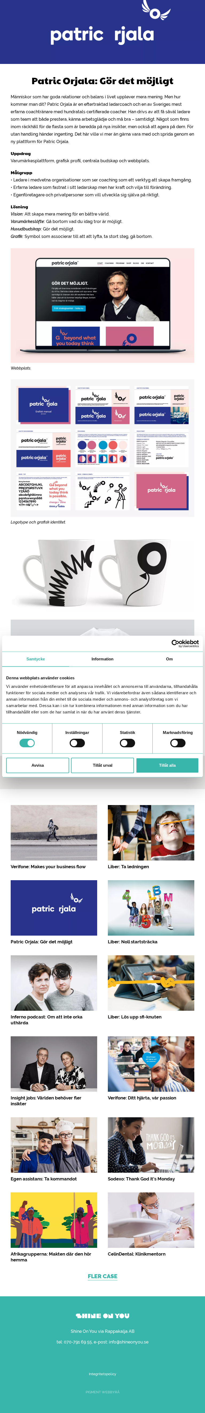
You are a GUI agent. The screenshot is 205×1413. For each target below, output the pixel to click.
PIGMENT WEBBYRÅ (103, 1392)
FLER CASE (102, 1276)
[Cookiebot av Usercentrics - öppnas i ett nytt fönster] (175, 644)
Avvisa (37, 765)
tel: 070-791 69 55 (74, 1342)
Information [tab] (102, 659)
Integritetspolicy (102, 1374)
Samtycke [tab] (35, 659)
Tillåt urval (102, 765)
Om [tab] (169, 659)
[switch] (77, 743)
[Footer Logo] (102, 1315)
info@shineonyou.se (128, 1342)
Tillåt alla (167, 765)
